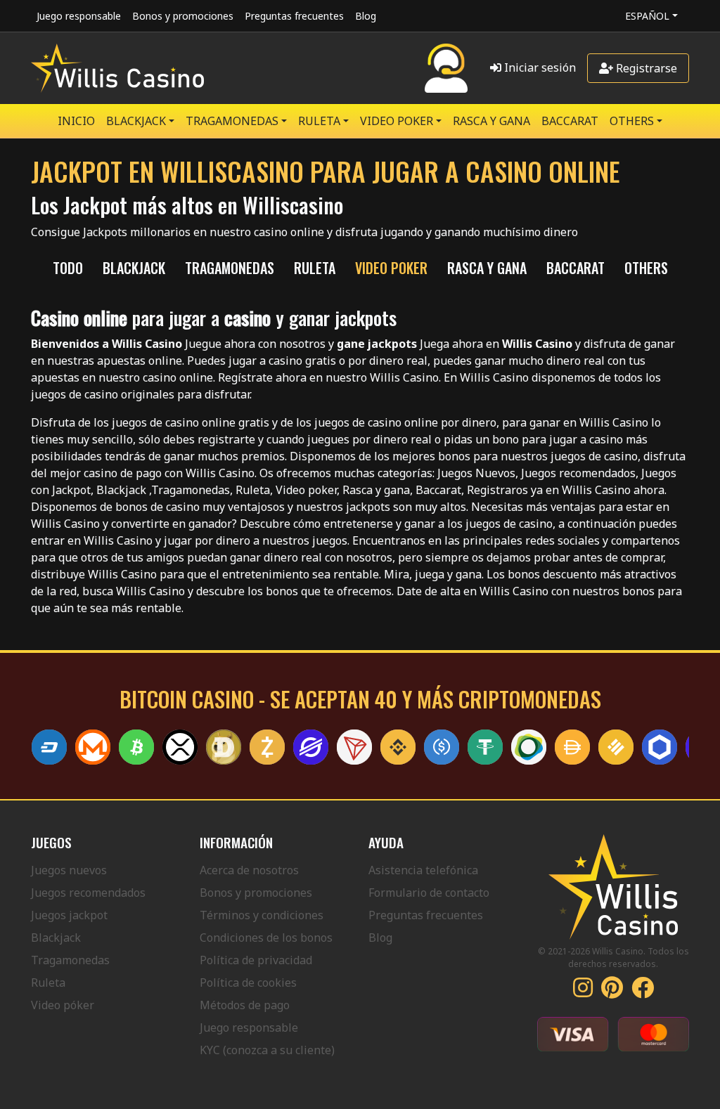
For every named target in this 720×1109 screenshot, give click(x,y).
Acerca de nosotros (249, 870)
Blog (365, 15)
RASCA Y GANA (491, 121)
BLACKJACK (136, 121)
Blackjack (56, 937)
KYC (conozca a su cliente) (267, 1050)
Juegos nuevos (69, 870)
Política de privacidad (256, 960)
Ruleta (48, 982)
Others (632, 121)
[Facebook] (642, 991)
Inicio (76, 121)
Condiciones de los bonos (266, 937)
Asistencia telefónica (423, 870)
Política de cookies (248, 982)
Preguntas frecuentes (294, 15)
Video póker (62, 1005)
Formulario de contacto (428, 892)
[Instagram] (583, 991)
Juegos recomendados (88, 892)
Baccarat (569, 121)
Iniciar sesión (538, 67)
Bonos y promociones (182, 15)
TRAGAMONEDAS (232, 121)
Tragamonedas (70, 960)
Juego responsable (79, 15)
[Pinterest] (612, 991)
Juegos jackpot (69, 915)
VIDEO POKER (396, 121)
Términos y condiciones (261, 915)
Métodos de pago (245, 1005)
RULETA (319, 121)
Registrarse (645, 68)
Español (647, 15)
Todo (68, 267)
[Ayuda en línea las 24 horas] (446, 68)
